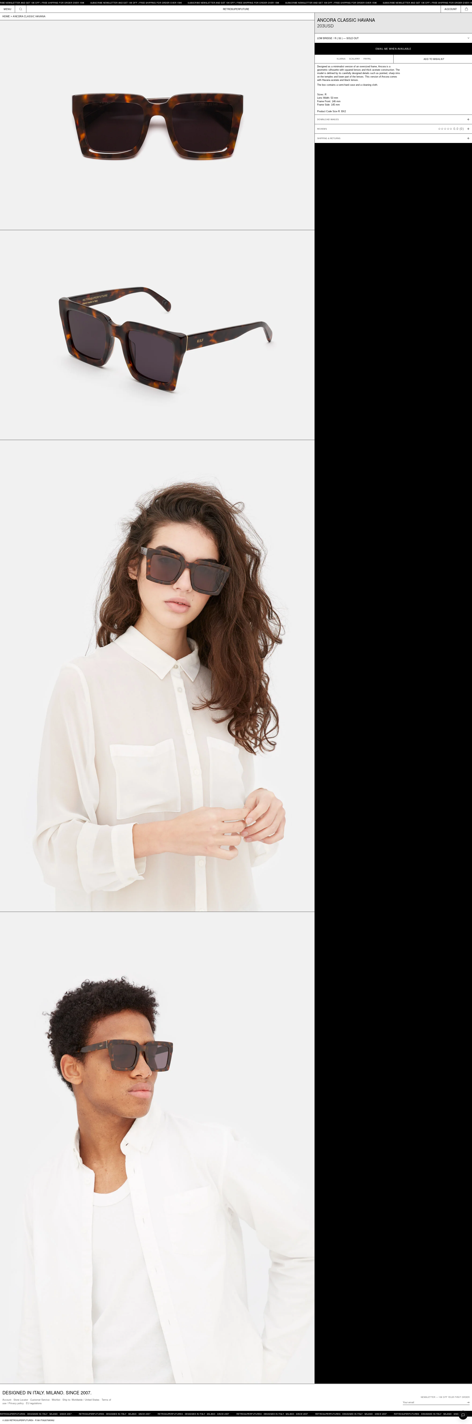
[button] (466, 9)
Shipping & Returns (329, 138)
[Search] (20, 9)
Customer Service (40, 1399)
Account (6, 1399)
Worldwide (77, 1399)
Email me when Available (393, 48)
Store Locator (21, 1399)
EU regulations (34, 1403)
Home (6, 16)
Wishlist (56, 1399)
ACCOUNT (451, 9)
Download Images (328, 119)
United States (92, 1399)
